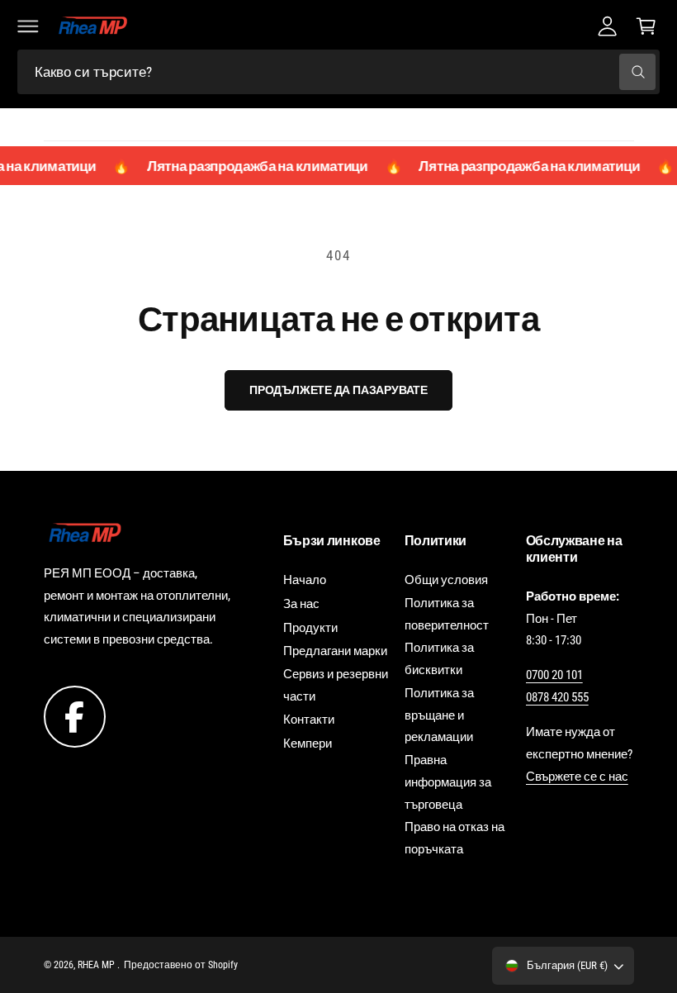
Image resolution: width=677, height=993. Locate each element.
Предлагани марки (335, 651)
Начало (304, 580)
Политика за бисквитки (439, 658)
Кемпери (307, 743)
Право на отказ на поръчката (454, 838)
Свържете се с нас (577, 776)
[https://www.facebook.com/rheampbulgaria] (75, 716)
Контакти (308, 719)
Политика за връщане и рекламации (439, 715)
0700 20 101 (554, 675)
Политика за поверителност (447, 614)
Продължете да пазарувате (338, 390)
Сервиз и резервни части (335, 685)
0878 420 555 (557, 697)
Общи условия (446, 580)
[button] (28, 26)
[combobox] (338, 72)
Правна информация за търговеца (448, 782)
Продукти (310, 627)
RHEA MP (97, 965)
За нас (301, 603)
